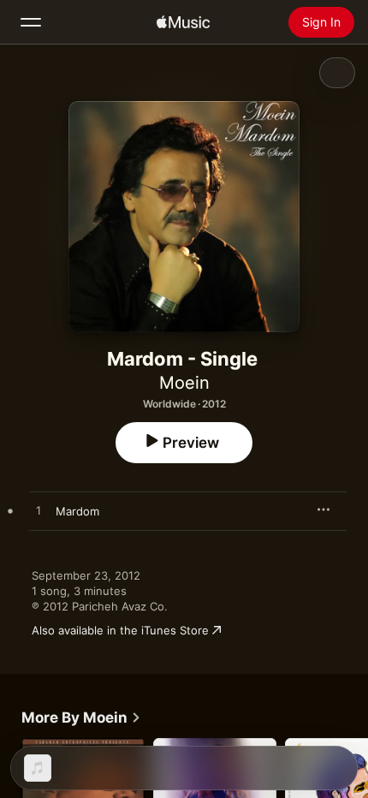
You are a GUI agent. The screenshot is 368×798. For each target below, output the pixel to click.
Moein (184, 382)
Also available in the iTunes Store (120, 630)
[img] (183, 22)
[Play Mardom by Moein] (38, 511)
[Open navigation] (31, 22)
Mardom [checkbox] (77, 511)
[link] (81, 717)
